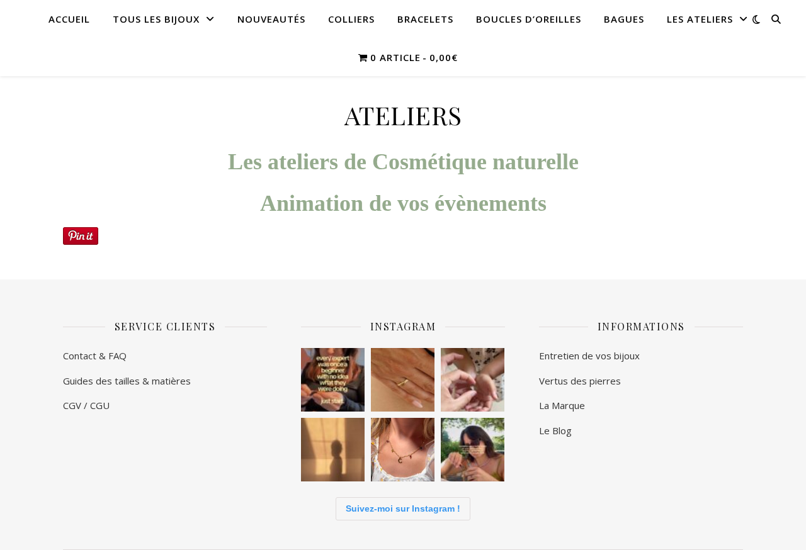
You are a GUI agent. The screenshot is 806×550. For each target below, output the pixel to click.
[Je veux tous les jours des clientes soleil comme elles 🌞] (402, 449)
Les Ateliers (700, 19)
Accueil (69, 19)
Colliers (351, 19)
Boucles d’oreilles (528, 19)
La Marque (562, 405)
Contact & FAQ (95, 355)
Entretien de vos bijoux (590, 355)
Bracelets (425, 19)
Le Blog (555, 430)
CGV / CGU (86, 405)
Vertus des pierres (580, 380)
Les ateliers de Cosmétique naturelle (403, 161)
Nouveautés (271, 19)
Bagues (624, 19)
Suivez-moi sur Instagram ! (403, 508)
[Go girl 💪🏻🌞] (333, 380)
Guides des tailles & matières (128, 380)
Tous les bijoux (156, 19)
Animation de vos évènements (403, 203)
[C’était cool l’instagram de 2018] (472, 449)
